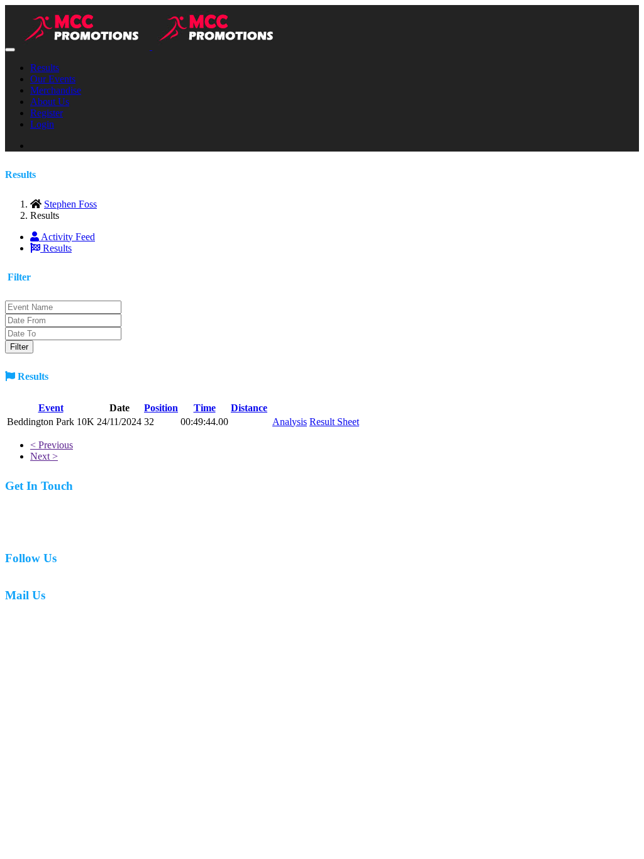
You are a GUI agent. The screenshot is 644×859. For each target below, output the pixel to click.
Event (51, 407)
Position (161, 407)
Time (205, 407)
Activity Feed (67, 236)
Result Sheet (334, 421)
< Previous (51, 445)
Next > (44, 456)
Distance (249, 407)
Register (46, 113)
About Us (49, 101)
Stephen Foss (70, 204)
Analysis (289, 421)
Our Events (52, 79)
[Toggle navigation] (10, 50)
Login (42, 124)
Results (44, 67)
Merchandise (55, 90)
